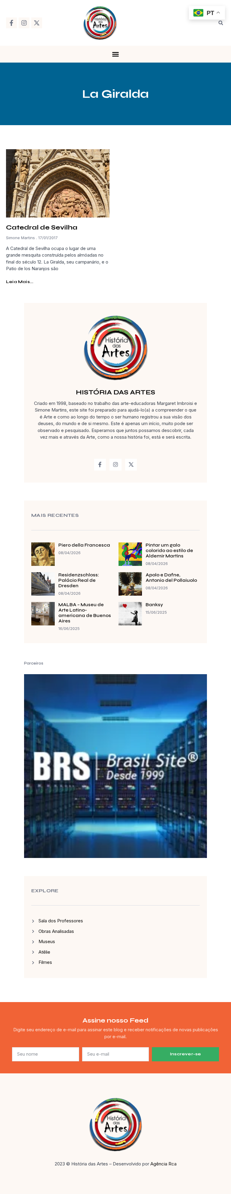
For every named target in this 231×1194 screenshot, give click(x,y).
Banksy (154, 604)
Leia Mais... (19, 281)
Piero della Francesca (84, 545)
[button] (221, 23)
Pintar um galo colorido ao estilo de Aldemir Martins (169, 550)
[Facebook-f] (11, 22)
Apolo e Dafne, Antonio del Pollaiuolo (171, 577)
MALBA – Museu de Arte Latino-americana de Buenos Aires (84, 613)
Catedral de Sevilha (41, 227)
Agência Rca (163, 1164)
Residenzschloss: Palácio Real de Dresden (78, 580)
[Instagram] (24, 22)
